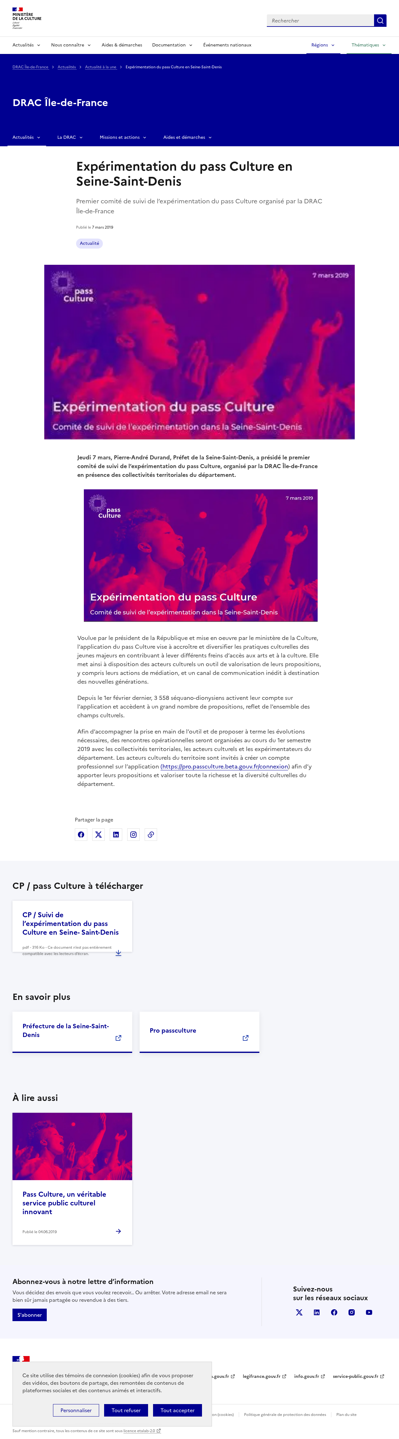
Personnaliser (76, 1410)
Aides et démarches (184, 137)
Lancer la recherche (380, 20)
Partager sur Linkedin (116, 834)
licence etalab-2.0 (139, 1431)
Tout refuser (126, 1410)
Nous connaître (67, 45)
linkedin (316, 1312)
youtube (369, 1312)
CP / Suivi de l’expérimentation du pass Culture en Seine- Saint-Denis (70, 924)
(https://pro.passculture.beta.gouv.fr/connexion (224, 766)
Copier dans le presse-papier (151, 834)
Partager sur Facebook (81, 834)
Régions (319, 45)
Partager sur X (98, 834)
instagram (351, 1312)
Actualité (89, 243)
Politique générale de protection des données (285, 1414)
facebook (334, 1312)
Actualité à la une (101, 67)
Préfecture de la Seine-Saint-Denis (65, 1030)
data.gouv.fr (216, 1376)
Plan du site (346, 1414)
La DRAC (66, 137)
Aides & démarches (122, 45)
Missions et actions (120, 137)
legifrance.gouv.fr (262, 1376)
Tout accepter (178, 1410)
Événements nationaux (227, 45)
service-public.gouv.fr (355, 1376)
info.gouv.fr (306, 1376)
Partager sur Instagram (133, 834)
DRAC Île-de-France (30, 67)
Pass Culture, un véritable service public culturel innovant (64, 1203)
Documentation (169, 45)
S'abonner (29, 1315)
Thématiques (365, 45)
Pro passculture (173, 1030)
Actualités (23, 45)
